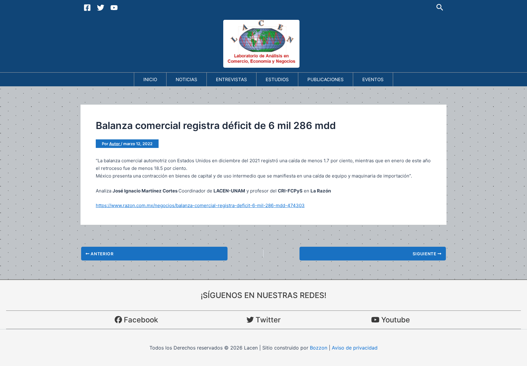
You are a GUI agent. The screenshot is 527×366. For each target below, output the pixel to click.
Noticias (186, 79)
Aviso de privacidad (355, 348)
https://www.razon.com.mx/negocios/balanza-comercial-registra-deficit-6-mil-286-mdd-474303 (200, 205)
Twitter (267, 319)
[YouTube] (114, 7)
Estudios (277, 79)
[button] (440, 7)
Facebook (140, 319)
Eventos (373, 79)
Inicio (150, 79)
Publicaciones (325, 79)
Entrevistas (231, 79)
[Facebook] (87, 7)
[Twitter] (100, 7)
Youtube (394, 319)
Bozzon (318, 348)
